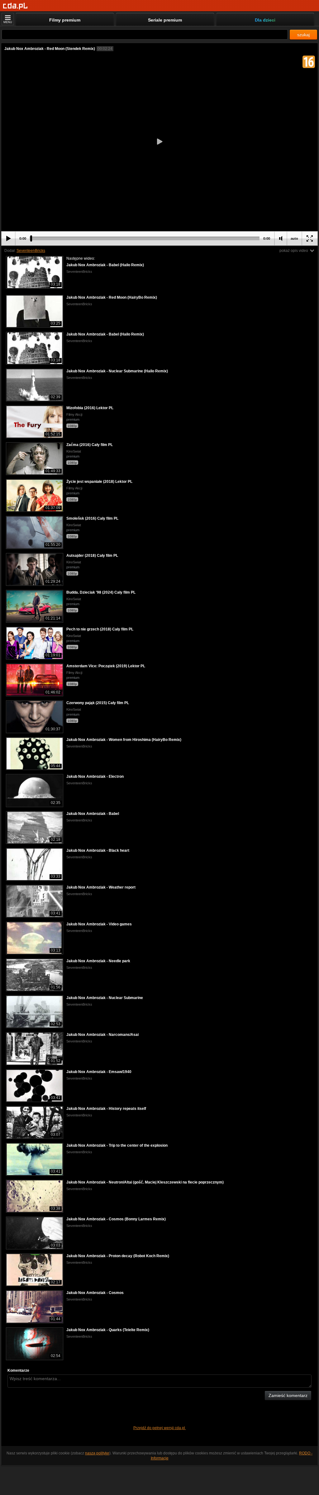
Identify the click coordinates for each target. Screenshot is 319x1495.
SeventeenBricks (31, 250)
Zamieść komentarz (288, 1395)
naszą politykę (97, 1453)
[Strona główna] (15, 6)
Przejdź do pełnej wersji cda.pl (159, 1428)
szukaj (303, 34)
